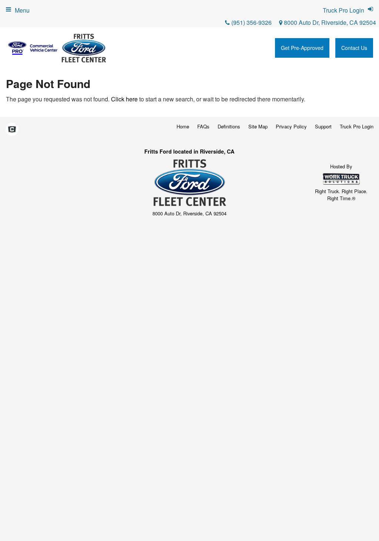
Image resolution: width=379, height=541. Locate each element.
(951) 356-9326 (251, 22)
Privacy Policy (291, 126)
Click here (124, 99)
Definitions (229, 126)
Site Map (258, 126)
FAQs (203, 126)
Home (183, 126)
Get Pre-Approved (302, 47)
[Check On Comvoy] (12, 130)
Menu (22, 10)
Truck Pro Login (356, 126)
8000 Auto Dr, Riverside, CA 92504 (329, 22)
